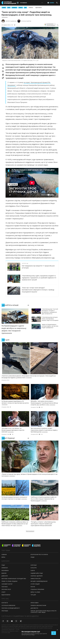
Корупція (34, 565)
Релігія (33, 586)
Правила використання (38, 605)
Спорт (3, 592)
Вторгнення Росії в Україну (39, 554)
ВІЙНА (3, 557)
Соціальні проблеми (37, 589)
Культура (34, 567)
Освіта (33, 570)
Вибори (4, 573)
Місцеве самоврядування (39, 581)
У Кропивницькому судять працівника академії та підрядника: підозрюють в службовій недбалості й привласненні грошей (39, 278)
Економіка (5, 570)
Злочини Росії (6, 589)
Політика (5, 586)
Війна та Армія (35, 592)
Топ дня (33, 594)
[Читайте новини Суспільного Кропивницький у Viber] (16, 621)
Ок (53, 633)
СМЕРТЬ (20, 7)
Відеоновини (38, 7)
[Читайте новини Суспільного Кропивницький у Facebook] (3, 621)
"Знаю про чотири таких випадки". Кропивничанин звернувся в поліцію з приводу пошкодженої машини (38, 290)
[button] (3, 64)
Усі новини (23, 2)
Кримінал (31, 7)
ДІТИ (9, 7)
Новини (4, 554)
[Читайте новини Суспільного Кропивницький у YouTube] (11, 621)
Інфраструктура (36, 578)
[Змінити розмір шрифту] (57, 25)
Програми (5, 611)
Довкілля (5, 576)
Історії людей (35, 584)
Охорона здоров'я (36, 576)
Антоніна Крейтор (26, 21)
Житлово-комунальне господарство (14, 578)
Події (3, 565)
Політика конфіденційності (11, 608)
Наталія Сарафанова (11, 21)
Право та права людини (9, 581)
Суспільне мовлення (8, 605)
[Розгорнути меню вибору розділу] (18, 3)
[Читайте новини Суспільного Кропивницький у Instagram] (7, 621)
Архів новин (35, 602)
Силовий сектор (7, 584)
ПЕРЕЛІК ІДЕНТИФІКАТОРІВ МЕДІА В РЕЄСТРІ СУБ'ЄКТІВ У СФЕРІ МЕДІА (43, 611)
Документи (34, 608)
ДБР (25, 7)
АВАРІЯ (3, 7)
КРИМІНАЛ (14, 7)
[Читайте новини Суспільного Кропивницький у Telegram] (20, 621)
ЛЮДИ (32, 557)
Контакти (5, 602)
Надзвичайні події (37, 573)
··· (42, 3)
